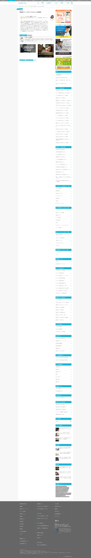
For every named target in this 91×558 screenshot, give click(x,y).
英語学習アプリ (34, 0)
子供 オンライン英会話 (59, 496)
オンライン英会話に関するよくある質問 (62, 288)
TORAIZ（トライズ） (59, 240)
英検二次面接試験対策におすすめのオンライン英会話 (63, 140)
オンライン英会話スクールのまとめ (61, 290)
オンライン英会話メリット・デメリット (62, 275)
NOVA (57, 222)
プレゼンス (57, 245)
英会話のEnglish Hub (68, 556)
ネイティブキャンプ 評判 (62, 494)
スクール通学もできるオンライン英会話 (62, 120)
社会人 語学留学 (67, 487)
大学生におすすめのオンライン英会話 (62, 136)
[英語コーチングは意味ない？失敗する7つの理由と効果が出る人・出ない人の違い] (57, 459)
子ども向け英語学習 (23, 531)
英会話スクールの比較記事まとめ (42, 528)
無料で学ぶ (57, 381)
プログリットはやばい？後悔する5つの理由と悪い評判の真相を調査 (65, 453)
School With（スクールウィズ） (61, 263)
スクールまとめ (56, 3)
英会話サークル (58, 371)
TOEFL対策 (49, 0)
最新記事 (42, 3)
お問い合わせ (57, 511)
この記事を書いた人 (23, 35)
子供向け (72, 0)
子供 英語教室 (63, 495)
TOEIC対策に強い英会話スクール (61, 149)
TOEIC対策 (41, 0)
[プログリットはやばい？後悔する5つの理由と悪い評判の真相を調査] (57, 454)
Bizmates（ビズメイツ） (60, 193)
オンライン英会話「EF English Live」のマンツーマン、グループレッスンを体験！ (65, 433)
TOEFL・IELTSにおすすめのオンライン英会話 (63, 105)
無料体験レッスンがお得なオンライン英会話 (63, 100)
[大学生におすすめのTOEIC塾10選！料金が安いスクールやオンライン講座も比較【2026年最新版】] (57, 449)
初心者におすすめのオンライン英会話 (62, 129)
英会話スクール (11, 0)
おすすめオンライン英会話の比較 (61, 293)
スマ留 (57, 261)
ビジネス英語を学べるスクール (61, 154)
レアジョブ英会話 (58, 188)
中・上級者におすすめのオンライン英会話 (62, 131)
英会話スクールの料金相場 (60, 307)
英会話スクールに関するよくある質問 (62, 317)
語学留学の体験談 (58, 345)
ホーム (38, 3)
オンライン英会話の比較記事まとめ (43, 525)
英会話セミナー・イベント (24, 508)
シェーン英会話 (58, 217)
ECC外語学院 (58, 220)
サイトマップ (57, 516)
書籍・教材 (57, 379)
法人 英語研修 (67, 496)
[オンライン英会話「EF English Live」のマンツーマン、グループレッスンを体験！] (57, 434)
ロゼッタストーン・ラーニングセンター (62, 225)
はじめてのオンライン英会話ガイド (43, 506)
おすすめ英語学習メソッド (60, 388)
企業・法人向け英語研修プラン (61, 397)
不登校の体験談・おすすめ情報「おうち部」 (62, 524)
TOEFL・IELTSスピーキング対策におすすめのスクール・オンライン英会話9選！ (65, 472)
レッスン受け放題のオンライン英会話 (62, 115)
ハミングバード (58, 252)
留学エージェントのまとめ (60, 350)
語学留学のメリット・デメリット (61, 340)
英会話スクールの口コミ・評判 (42, 518)
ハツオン (57, 254)
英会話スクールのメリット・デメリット (62, 304)
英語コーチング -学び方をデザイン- (61, 83)
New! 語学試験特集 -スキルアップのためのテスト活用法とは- (63, 74)
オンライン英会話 (19, 0)
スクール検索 (67, 3)
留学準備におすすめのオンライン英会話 (62, 142)
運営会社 (56, 508)
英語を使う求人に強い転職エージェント (62, 404)
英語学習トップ (4, 0)
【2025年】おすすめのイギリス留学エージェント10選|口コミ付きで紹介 (65, 477)
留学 (26, 0)
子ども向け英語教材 (59, 326)
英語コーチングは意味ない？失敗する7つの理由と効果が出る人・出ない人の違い (65, 458)
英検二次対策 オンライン (65, 488)
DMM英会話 (58, 190)
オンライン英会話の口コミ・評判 (61, 285)
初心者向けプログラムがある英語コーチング (63, 169)
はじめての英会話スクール (60, 299)
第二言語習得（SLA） (23, 543)
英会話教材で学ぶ (58, 366)
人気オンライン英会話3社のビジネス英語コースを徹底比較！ (65, 438)
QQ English (57, 198)
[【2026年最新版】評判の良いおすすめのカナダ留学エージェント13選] (57, 468)
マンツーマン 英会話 (65, 489)
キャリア (87, 0)
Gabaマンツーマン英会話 (60, 212)
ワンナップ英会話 (58, 227)
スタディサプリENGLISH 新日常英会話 (62, 357)
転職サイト (39, 537)
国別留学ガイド (58, 348)
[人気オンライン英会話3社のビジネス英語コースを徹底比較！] (57, 439)
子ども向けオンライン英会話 (60, 331)
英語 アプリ (57, 494)
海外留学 (65, 493)
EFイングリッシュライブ (60, 203)
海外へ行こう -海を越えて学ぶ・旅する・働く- (63, 81)
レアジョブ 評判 (69, 494)
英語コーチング (69, 493)
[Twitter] (21, 41)
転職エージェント (40, 535)
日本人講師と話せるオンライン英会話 (62, 110)
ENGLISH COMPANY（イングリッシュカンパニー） (63, 235)
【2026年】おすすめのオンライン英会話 (62, 90)
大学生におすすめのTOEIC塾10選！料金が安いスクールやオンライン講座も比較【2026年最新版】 (65, 448)
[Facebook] (22, 41)
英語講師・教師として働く (60, 414)
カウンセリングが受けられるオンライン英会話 (63, 126)
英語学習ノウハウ (80, 0)
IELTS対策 (57, 0)
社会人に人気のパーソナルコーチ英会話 (62, 302)
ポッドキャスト (58, 376)
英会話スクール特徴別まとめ (60, 312)
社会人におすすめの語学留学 (60, 338)
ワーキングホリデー (58, 495)
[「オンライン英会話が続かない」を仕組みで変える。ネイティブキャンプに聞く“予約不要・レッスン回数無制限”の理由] (57, 429)
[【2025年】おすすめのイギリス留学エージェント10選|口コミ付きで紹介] (57, 478)
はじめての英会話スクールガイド (42, 508)
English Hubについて (58, 506)
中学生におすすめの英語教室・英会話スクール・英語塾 (63, 181)
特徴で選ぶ (62, 3)
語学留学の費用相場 (59, 343)
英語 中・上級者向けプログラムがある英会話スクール (63, 177)
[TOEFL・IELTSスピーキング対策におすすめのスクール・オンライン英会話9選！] (57, 473)
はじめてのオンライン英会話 (60, 270)
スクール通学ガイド (49, 3)
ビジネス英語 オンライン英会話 (60, 487)
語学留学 (21, 516)
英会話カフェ (58, 369)
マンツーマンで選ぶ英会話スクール (61, 164)
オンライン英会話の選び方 (60, 280)
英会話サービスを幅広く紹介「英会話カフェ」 (62, 525)
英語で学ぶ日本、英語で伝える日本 (61, 77)
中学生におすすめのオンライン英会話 (62, 134)
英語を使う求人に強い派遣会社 (61, 409)
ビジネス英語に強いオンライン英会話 (62, 95)
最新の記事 (30, 35)
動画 (56, 374)
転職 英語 (63, 496)
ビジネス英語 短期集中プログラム (61, 159)
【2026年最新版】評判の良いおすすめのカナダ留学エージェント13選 (65, 467)
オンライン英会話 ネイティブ (59, 493)
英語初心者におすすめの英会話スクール (62, 174)
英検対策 (64, 0)
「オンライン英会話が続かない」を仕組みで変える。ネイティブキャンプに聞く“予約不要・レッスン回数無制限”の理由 (65, 428)
